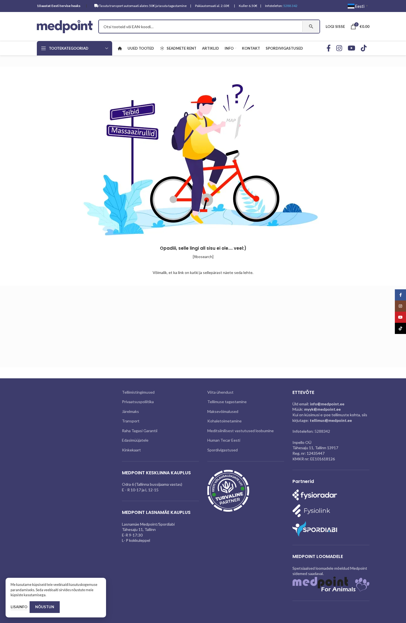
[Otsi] (311, 26)
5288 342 (290, 6)
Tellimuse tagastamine (227, 401)
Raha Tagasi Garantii (139, 430)
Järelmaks (130, 411)
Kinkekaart (131, 450)
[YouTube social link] (351, 48)
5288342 (322, 431)
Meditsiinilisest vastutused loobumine (240, 430)
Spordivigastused (222, 450)
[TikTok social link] (363, 48)
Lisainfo (19, 607)
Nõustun (44, 607)
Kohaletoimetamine (224, 420)
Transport (131, 420)
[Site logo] (65, 26)
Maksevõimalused (222, 411)
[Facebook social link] (328, 48)
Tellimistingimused (138, 392)
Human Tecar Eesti (223, 440)
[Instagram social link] (339, 48)
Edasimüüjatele (135, 440)
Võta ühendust (220, 392)
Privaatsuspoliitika (138, 401)
